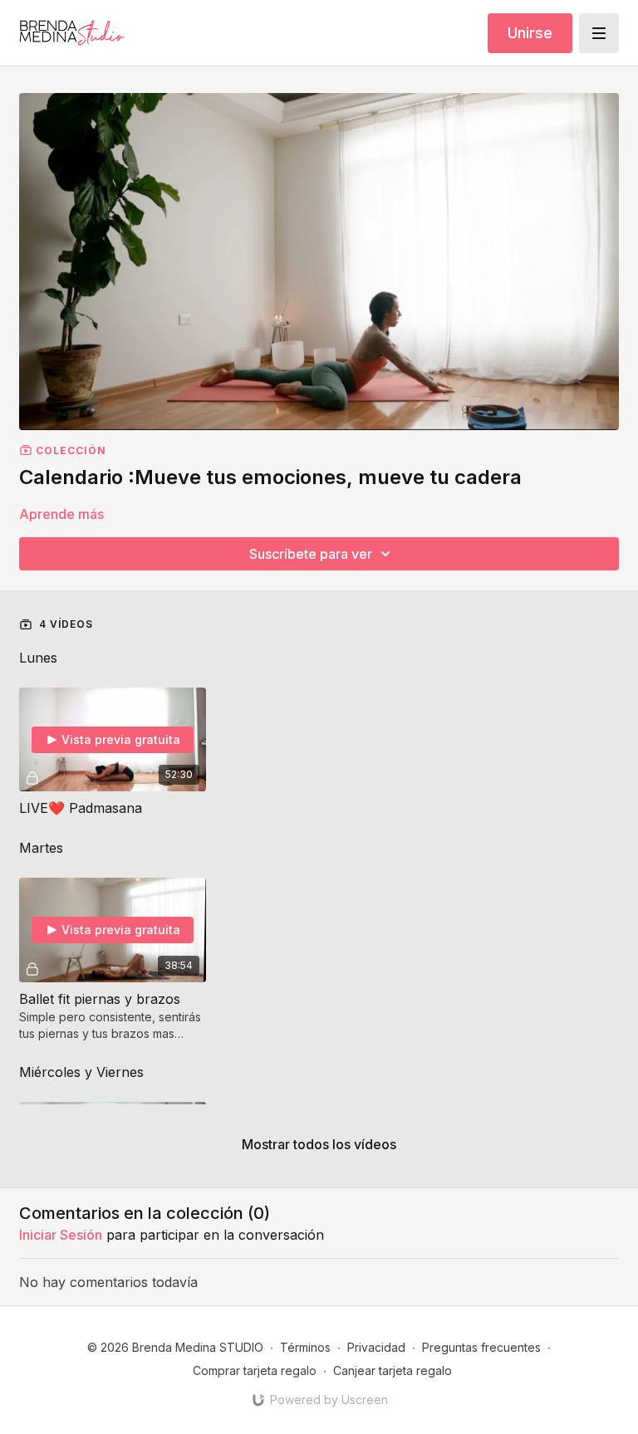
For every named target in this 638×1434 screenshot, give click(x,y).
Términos (305, 1347)
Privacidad (376, 1347)
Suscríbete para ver (310, 554)
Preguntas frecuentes (481, 1347)
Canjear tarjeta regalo (392, 1370)
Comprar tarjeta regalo (255, 1370)
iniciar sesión (60, 1234)
